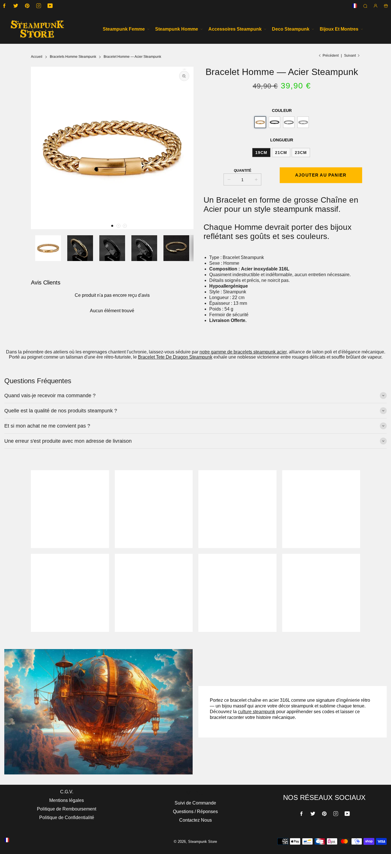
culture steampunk (256, 711)
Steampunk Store (202, 841)
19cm (261, 152)
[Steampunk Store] (37, 29)
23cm (301, 152)
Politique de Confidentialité (66, 817)
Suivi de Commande (195, 802)
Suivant (350, 56)
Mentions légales (66, 800)
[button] (112, 226)
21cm (281, 152)
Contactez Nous (195, 820)
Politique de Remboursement (66, 808)
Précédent (331, 56)
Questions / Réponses (195, 811)
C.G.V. (66, 791)
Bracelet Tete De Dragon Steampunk (175, 357)
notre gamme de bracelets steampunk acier (243, 351)
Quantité (242, 171)
